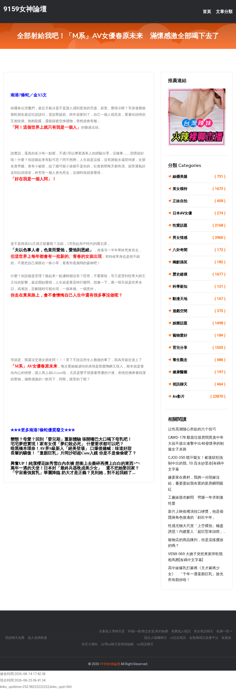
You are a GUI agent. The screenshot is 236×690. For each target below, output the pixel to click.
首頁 (207, 11)
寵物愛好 (199, 335)
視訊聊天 (199, 384)
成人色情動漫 (37, 638)
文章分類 (224, 11)
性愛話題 (199, 225)
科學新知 (199, 286)
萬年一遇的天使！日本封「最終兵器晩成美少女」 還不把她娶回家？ (75, 468)
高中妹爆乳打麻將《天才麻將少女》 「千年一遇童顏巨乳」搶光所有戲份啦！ (195, 574)
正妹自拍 (199, 201)
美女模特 (199, 189)
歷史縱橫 (199, 274)
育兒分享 (199, 347)
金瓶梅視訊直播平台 (203, 638)
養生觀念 (199, 360)
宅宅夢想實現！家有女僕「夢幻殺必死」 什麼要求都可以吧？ (67, 443)
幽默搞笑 (199, 262)
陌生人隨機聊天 (155, 638)
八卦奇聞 (199, 250)
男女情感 (199, 237)
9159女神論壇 (25, 9)
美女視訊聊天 (203, 631)
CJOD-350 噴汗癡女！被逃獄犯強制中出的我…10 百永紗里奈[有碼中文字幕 (196, 463)
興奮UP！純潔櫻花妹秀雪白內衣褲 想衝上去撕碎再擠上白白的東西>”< (75, 463)
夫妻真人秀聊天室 (112, 631)
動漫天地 (199, 298)
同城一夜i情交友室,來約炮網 (148, 631)
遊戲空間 (199, 311)
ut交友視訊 (178, 638)
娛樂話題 (199, 323)
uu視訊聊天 (145, 644)
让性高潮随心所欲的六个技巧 (192, 429)
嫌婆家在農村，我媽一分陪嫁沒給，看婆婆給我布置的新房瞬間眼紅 (195, 483)
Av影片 (199, 396)
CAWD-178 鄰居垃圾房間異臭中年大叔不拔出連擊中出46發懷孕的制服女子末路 (196, 443)
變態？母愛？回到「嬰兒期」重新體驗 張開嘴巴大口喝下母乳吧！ (71, 439)
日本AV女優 (199, 213)
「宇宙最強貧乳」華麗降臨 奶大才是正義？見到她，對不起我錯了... (73, 472)
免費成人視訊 (181, 631)
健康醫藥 (199, 372)
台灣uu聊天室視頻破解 (117, 644)
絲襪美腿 (199, 176)
